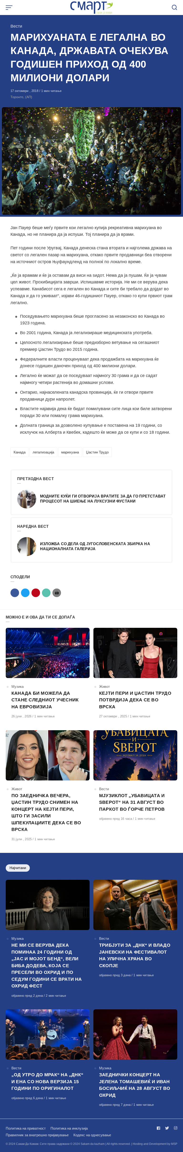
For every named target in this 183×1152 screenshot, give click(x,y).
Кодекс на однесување (92, 1135)
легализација (43, 452)
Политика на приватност (26, 1128)
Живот (104, 686)
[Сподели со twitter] (25, 593)
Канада (19, 452)
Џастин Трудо (97, 452)
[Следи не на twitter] (167, 1128)
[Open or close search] (174, 7)
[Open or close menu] (9, 8)
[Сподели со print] (56, 593)
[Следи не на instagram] (174, 1128)
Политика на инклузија (69, 1128)
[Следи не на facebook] (159, 1128)
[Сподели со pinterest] (35, 593)
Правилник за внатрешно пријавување (37, 1135)
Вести (16, 26)
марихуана (70, 452)
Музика (17, 686)
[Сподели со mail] (46, 593)
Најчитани (18, 868)
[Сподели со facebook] (14, 593)
